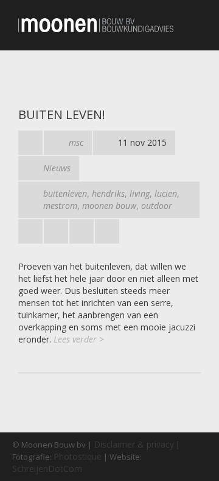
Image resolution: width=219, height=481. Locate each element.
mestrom (60, 205)
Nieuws (57, 168)
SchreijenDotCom (47, 468)
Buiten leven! (61, 114)
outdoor (156, 205)
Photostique (78, 456)
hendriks (108, 193)
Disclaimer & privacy (134, 444)
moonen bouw (109, 205)
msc (76, 142)
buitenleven (65, 193)
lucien (166, 193)
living (140, 193)
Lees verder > (79, 339)
